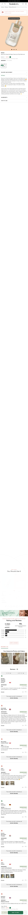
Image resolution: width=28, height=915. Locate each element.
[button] (14, 72)
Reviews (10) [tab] (4, 646)
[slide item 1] (11, 49)
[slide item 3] (14, 49)
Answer (2, 692)
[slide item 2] (13, 49)
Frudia (2, 52)
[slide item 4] (16, 49)
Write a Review (14, 642)
